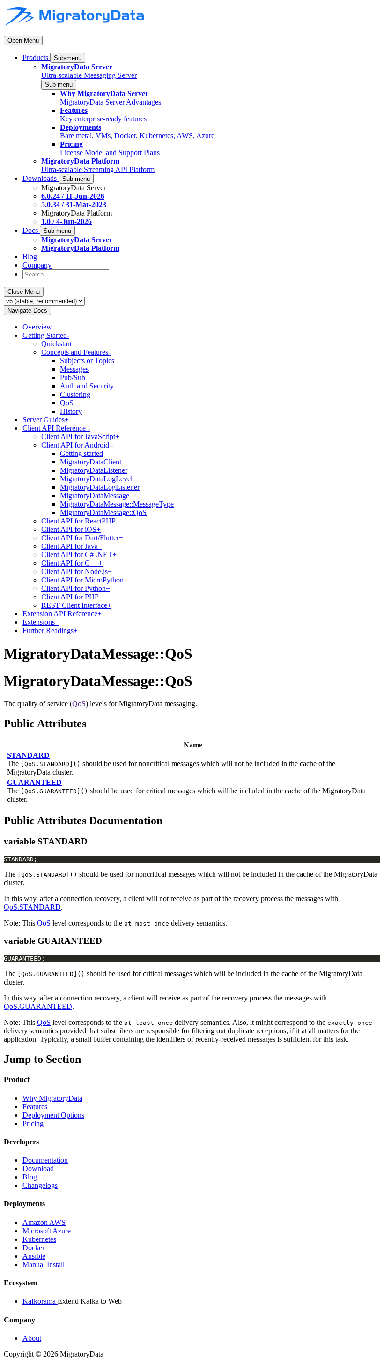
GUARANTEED (34, 782)
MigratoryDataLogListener (100, 487)
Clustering (75, 394)
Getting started (81, 453)
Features (34, 1107)
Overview (37, 327)
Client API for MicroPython (84, 580)
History (71, 411)
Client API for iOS (71, 529)
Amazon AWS (44, 1222)
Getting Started (45, 335)
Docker (33, 1248)
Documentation (45, 1160)
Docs (31, 230)
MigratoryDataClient (90, 462)
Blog (29, 257)
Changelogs (40, 1185)
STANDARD (28, 755)
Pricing (33, 1123)
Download (38, 1168)
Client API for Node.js (76, 571)
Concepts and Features (76, 352)
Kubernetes (39, 1239)
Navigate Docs (27, 310)
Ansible (33, 1256)
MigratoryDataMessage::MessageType (117, 504)
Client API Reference (56, 428)
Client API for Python (75, 588)
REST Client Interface (76, 605)
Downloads (40, 178)
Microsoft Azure (46, 1231)
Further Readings (50, 630)
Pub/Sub (72, 377)
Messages (74, 369)
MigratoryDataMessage (94, 496)
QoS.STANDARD (32, 907)
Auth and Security (87, 386)
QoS (67, 403)
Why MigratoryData (52, 1098)
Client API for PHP (72, 597)
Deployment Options (53, 1115)
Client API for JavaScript (80, 436)
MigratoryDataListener (93, 470)
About (31, 1338)
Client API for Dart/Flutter (82, 538)
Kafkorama (40, 1301)
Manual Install (43, 1265)
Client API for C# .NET (79, 555)
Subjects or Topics (87, 361)
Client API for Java (71, 546)
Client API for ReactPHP (80, 521)
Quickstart (56, 344)
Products (36, 57)
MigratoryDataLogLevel (96, 479)
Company (37, 265)
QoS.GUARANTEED (38, 1006)
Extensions (40, 622)
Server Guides (45, 420)
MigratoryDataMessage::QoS (103, 512)
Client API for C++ (72, 563)
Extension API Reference (62, 614)
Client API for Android (77, 445)
